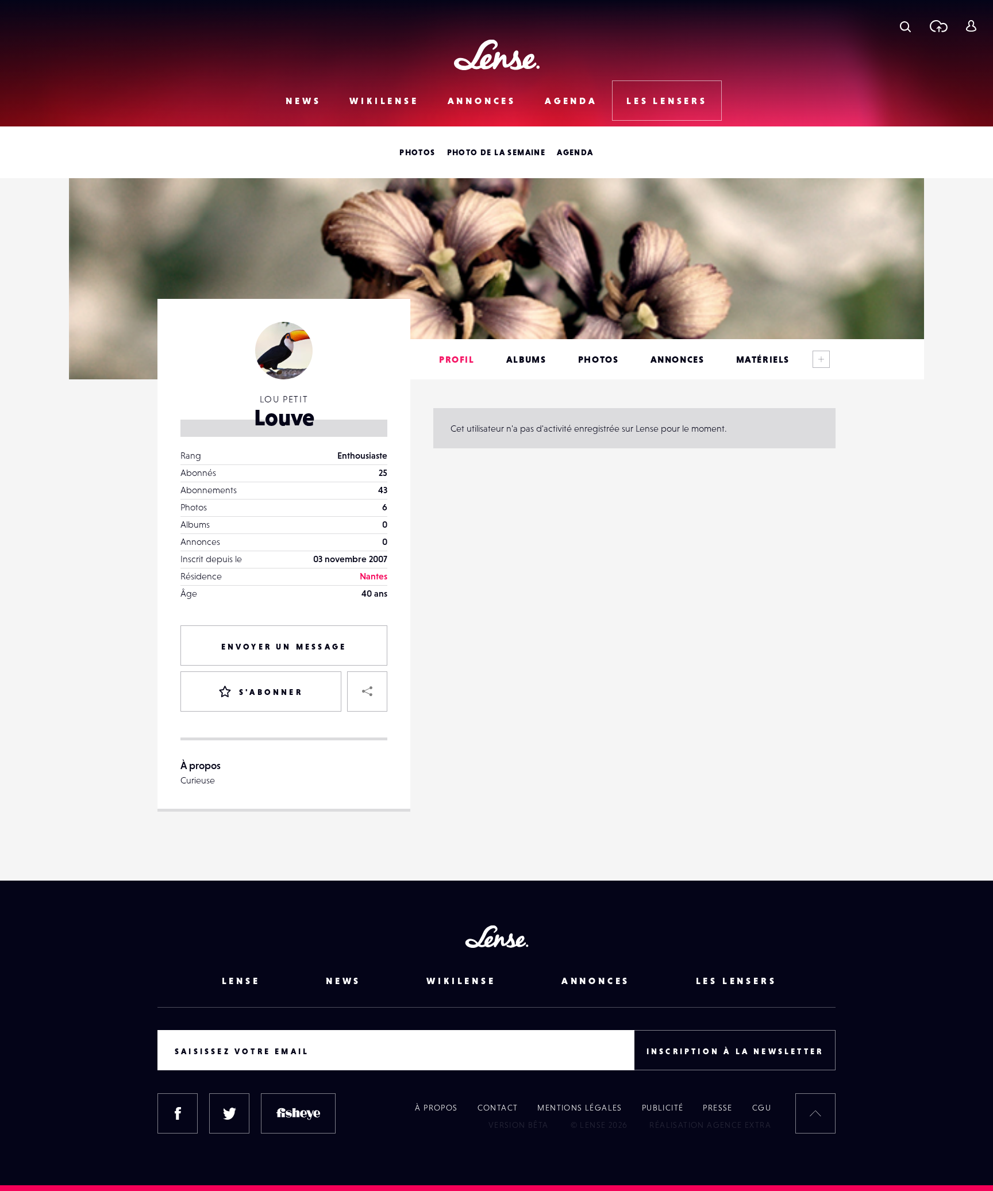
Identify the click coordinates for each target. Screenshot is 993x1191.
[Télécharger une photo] (938, 26)
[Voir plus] (821, 359)
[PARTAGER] (367, 691)
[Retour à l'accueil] (497, 55)
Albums (526, 359)
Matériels (763, 359)
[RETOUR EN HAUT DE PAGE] (815, 1113)
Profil (457, 359)
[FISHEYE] (298, 1113)
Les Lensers (666, 100)
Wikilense (383, 100)
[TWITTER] (229, 1113)
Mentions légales (579, 1107)
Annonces (482, 100)
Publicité (663, 1107)
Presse (717, 1107)
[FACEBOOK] (177, 1113)
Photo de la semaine (496, 152)
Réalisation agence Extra (710, 1124)
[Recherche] (905, 26)
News (303, 100)
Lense (241, 980)
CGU (761, 1107)
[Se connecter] (970, 26)
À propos (436, 1107)
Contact (498, 1107)
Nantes (373, 576)
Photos (417, 152)
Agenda (571, 100)
